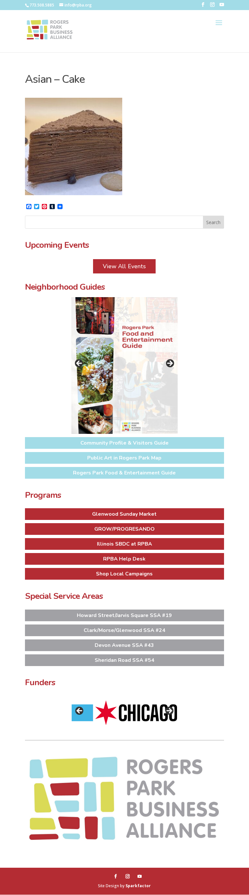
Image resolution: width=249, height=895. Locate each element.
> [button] (169, 364)
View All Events (124, 266)
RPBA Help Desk (124, 558)
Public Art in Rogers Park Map (124, 457)
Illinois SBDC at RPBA (124, 544)
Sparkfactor (138, 886)
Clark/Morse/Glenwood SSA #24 (124, 630)
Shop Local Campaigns (124, 573)
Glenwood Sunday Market (124, 514)
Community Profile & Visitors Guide (124, 443)
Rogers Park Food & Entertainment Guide (124, 472)
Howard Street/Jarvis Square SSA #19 (124, 615)
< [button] (79, 364)
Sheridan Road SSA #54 (124, 660)
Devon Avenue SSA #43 (124, 645)
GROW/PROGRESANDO (124, 529)
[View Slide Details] (124, 365)
